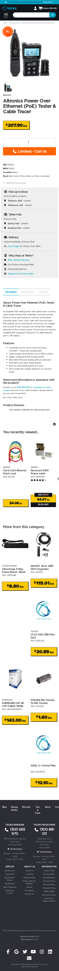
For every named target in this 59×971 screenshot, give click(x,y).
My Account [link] (10, 870)
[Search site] (52, 15)
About (48, 807)
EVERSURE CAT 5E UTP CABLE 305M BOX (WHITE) (13, 706)
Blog (4, 807)
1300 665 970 (23, 387)
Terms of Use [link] (49, 870)
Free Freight (13, 246)
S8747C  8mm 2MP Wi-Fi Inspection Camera (42, 569)
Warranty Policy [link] (49, 888)
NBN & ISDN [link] (49, 891)
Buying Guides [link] (29, 877)
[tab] (11, 292)
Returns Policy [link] (49, 884)
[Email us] (29, 958)
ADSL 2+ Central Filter (43, 766)
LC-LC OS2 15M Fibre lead (43, 636)
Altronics (7, 95)
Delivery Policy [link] (49, 881)
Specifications (28, 291)
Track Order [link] (10, 874)
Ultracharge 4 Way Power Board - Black (13, 570)
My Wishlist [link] (10, 883)
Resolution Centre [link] (9, 891)
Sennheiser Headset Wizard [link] (49, 899)
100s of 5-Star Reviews (18, 260)
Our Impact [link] (29, 890)
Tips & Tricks (37, 810)
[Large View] (8, 87)
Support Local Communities (21, 273)
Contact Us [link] (29, 894)
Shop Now (47, 2)
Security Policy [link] (49, 877)
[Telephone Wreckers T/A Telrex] (9, 8)
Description (11, 291)
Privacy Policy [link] (49, 874)
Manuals (26, 807)
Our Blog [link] (29, 874)
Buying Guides (14, 808)
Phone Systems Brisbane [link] (29, 882)
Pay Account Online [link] (10, 878)
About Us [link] (29, 870)
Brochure (43, 291)
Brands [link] (29, 887)
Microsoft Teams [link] (49, 895)
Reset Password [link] (9, 887)
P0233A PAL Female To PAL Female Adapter (42, 703)
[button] (14, 183)
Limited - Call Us (32, 151)
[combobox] (31, 15)
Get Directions (16, 849)
